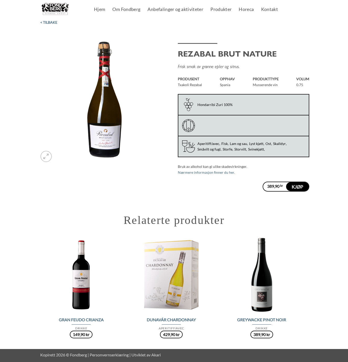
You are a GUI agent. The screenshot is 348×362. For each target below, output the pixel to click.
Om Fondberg (126, 9)
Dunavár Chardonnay (171, 319)
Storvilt (240, 149)
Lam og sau (238, 143)
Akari (156, 354)
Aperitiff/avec (208, 143)
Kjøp (297, 187)
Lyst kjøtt (256, 143)
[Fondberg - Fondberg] (61, 9)
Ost (268, 143)
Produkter (221, 9)
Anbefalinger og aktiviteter (175, 9)
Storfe (227, 149)
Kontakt (269, 9)
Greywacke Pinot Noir (261, 319)
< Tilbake (48, 22)
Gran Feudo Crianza (81, 319)
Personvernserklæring (109, 354)
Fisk (224, 143)
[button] (46, 156)
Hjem (99, 9)
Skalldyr (279, 143)
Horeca (246, 9)
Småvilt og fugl (209, 149)
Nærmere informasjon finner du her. (206, 172)
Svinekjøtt (256, 149)
